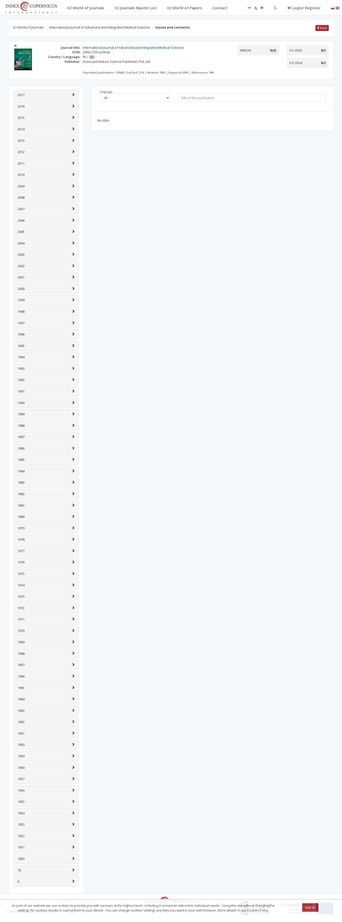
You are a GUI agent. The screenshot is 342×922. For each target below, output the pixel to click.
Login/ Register (306, 7)
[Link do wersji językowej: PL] (333, 7)
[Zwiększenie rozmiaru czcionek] (264, 7)
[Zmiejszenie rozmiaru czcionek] (247, 7)
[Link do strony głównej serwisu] (31, 7)
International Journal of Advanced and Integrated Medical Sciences (99, 27)
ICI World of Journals (28, 27)
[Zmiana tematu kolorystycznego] (275, 7)
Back (323, 28)
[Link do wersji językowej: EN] (337, 7)
